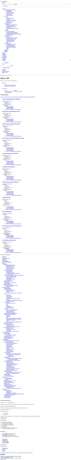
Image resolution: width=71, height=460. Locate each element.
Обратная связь (5, 448)
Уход (7, 17)
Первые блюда (9, 345)
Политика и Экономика (11, 278)
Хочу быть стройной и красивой (12, 28)
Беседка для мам (9, 22)
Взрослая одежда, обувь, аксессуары (13, 368)
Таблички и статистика (11, 267)
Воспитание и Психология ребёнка (11, 313)
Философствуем (9, 271)
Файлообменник (10, 387)
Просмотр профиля (10, 106)
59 (8, 186)
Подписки (4, 259)
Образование (9, 279)
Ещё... (8, 29)
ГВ (7, 304)
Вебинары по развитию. (11, 312)
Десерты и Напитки (10, 347)
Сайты (6, 51)
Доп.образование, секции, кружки (13, 331)
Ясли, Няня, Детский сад (9, 322)
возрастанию (6, 413)
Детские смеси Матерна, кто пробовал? (11, 98)
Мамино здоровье (8, 375)
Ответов (8, 96)
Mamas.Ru (4, 449)
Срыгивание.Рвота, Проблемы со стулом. (14, 321)
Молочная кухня (6, 197)
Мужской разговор (10, 274)
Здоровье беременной (10, 12)
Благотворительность (8, 284)
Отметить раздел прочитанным (10, 85)
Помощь (3, 2)
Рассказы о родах (10, 13)
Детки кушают (5, 72)
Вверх (9, 254)
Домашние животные (10, 40)
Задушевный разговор (11, 45)
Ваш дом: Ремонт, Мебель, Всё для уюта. (12, 340)
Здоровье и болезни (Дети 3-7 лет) (13, 33)
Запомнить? (6, 6)
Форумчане (4, 57)
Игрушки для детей (10, 311)
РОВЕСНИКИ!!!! (8, 288)
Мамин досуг (7, 35)
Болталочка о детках (10, 272)
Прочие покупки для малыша (12, 370)
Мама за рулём (7, 374)
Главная (3, 8)
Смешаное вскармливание (9, 166)
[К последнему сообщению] (16, 109)
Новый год (4, 53)
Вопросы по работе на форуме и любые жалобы (15, 393)
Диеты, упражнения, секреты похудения (14, 372)
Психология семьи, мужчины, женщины (14, 353)
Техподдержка (7, 390)
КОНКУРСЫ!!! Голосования (10, 394)
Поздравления (7, 281)
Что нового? (4, 56)
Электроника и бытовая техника (12, 363)
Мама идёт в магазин (8, 361)
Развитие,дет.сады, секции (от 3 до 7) (13, 326)
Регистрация (4, 1)
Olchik (3, 155)
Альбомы (4, 60)
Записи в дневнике (10, 108)
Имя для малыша (10, 15)
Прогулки (8, 295)
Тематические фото (10, 268)
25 (8, 142)
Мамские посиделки (8, 289)
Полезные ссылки (8, 395)
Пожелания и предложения (11, 392)
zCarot (5, 459)
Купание (8, 299)
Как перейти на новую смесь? (9, 240)
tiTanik (3, 113)
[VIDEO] (4, 441)
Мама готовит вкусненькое (9, 342)
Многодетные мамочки (11, 290)
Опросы (6, 49)
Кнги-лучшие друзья (10, 41)
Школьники (9, 21)
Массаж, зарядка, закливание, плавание (14, 318)
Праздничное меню (10, 350)
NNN (3, 199)
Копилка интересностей (11, 46)
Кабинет (4, 257)
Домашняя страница (10, 150)
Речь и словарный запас (11, 310)
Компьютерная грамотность (9, 386)
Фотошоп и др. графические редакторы (14, 388)
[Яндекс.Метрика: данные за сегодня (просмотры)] (17, 456)
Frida (3, 168)
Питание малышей (10, 18)
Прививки (8, 316)
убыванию (6, 414)
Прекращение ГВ (10, 306)
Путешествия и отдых (10, 39)
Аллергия (8, 315)
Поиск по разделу (4, 88)
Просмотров (13, 96)
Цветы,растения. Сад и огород (12, 37)
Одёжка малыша (9, 296)
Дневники (4, 55)
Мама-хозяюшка (9, 341)
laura (3, 227)
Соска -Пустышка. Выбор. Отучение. (13, 298)
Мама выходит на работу (13, 359)
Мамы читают (7, 383)
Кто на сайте (4, 260)
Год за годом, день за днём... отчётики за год (14, 292)
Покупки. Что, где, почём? (11, 26)
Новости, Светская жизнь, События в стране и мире (14, 275)
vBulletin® (6, 457)
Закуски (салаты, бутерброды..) (12, 343)
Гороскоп (4, 59)
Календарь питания (10, 307)
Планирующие (7, 333)
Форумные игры (10, 286)
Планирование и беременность (10, 9)
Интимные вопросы (10, 376)
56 (8, 171)
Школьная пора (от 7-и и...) (9, 327)
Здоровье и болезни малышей (12, 32)
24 (8, 244)
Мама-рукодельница (8, 377)
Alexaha (3, 125)
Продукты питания (10, 344)
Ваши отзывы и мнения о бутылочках (11, 123)
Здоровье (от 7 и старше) (11, 329)
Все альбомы (7, 62)
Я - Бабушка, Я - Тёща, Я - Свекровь (13, 273)
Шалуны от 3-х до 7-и (8, 323)
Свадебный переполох (11, 356)
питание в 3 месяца (19, 138)
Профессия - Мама (5, 71)
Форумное (4, 389)
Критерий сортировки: (4, 406)
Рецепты (4, 54)
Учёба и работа (9, 27)
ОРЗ (7, 317)
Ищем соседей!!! (10, 266)
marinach (4, 140)
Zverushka (4, 242)
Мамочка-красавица (8, 371)
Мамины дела (7, 357)
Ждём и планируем (5, 332)
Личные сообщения (5, 258)
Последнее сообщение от (19, 96)
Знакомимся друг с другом (11, 44)
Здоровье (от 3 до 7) (10, 325)
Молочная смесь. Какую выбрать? (11, 182)
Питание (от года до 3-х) (11, 303)
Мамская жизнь (7, 23)
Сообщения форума (10, 107)
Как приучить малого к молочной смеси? (12, 225)
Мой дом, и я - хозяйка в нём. (12, 24)
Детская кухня (9, 349)
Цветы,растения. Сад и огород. (10, 380)
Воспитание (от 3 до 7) (11, 324)
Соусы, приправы (10, 351)
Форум (3, 52)
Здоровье (6, 30)
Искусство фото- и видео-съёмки (10, 385)
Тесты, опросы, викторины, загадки (11, 285)
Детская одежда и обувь (11, 367)
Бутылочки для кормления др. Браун (11, 111)
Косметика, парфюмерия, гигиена (13, 373)
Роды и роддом (9, 14)
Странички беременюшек (11, 334)
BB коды (4, 439)
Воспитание (9, 330)
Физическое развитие (10, 301)
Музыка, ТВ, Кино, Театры (11, 38)
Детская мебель (9, 365)
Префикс (2, 409)
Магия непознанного (8, 381)
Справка (4, 58)
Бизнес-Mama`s (7, 397)
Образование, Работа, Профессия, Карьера (14, 358)
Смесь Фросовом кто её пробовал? (10, 153)
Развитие (8, 19)
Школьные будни (10, 328)
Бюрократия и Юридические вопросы (13, 360)
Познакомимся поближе (11, 265)
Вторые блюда (9, 346)
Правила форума (3, 444)
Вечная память (9, 277)
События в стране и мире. (11, 47)
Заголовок (2, 96)
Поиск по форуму (5, 261)
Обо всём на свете (8, 43)
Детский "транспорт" (10, 366)
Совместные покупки (10, 369)
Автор (6, 96)
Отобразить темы (9, 91)
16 (8, 216)
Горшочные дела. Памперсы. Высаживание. (14, 300)
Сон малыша (9, 294)
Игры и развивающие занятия (12, 309)
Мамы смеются (7, 283)
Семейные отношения (11, 25)
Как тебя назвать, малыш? (9, 336)
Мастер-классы (9, 378)
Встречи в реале (9, 269)
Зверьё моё (6, 379)
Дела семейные (7, 352)
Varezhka (4, 213)
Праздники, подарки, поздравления (13, 354)
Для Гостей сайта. (8, 396)
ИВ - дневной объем (7, 211)
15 (8, 230)
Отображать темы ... (4, 402)
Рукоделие (8, 36)
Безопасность (9, 297)
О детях (6, 16)
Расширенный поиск (6, 67)
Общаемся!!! (4, 263)
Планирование (9, 10)
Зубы (7, 320)
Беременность (9, 11)
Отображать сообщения (17, 91)
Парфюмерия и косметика (11, 364)
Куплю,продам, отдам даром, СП (10, 282)
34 (8, 128)
